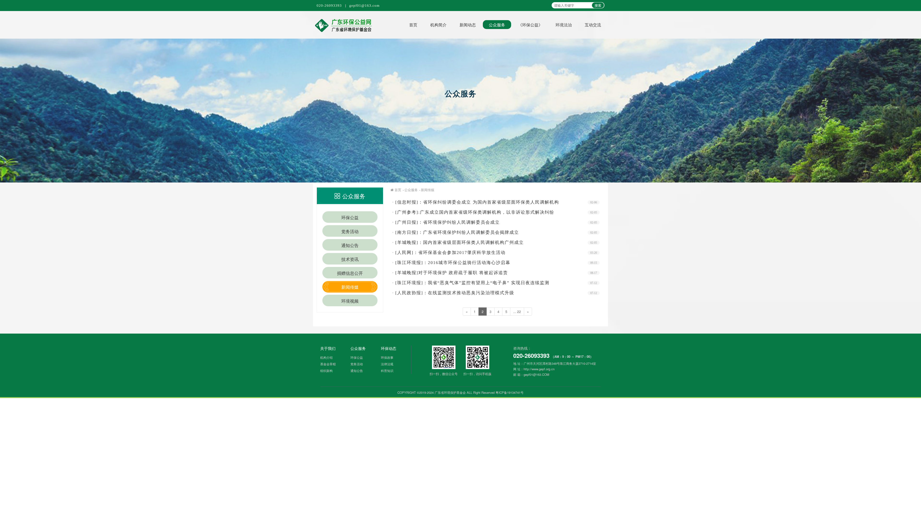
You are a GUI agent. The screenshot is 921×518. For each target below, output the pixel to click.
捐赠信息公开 (350, 273)
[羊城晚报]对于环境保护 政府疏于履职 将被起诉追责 (451, 272)
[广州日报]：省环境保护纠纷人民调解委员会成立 (447, 222)
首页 (413, 25)
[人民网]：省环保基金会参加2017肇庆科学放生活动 (450, 252)
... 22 (517, 311)
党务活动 (350, 231)
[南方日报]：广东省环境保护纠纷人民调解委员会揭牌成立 (457, 232)
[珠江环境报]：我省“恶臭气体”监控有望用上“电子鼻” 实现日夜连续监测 (472, 282)
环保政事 (387, 357)
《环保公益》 (530, 25)
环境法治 (563, 25)
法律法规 (387, 364)
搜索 (598, 5)
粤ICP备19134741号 (510, 392)
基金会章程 (328, 364)
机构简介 (438, 25)
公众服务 (497, 25)
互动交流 (593, 25)
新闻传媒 (350, 287)
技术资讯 (350, 259)
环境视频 (350, 301)
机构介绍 (326, 357)
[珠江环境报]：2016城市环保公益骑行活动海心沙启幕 (452, 262)
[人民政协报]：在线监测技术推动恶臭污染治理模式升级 (454, 292)
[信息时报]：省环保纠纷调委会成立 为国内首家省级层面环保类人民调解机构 (477, 202)
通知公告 (350, 245)
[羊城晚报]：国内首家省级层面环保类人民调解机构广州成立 (459, 242)
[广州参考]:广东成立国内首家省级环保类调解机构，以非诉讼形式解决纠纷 (474, 212)
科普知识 (387, 370)
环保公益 (350, 217)
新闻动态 (468, 25)
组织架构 (326, 370)
